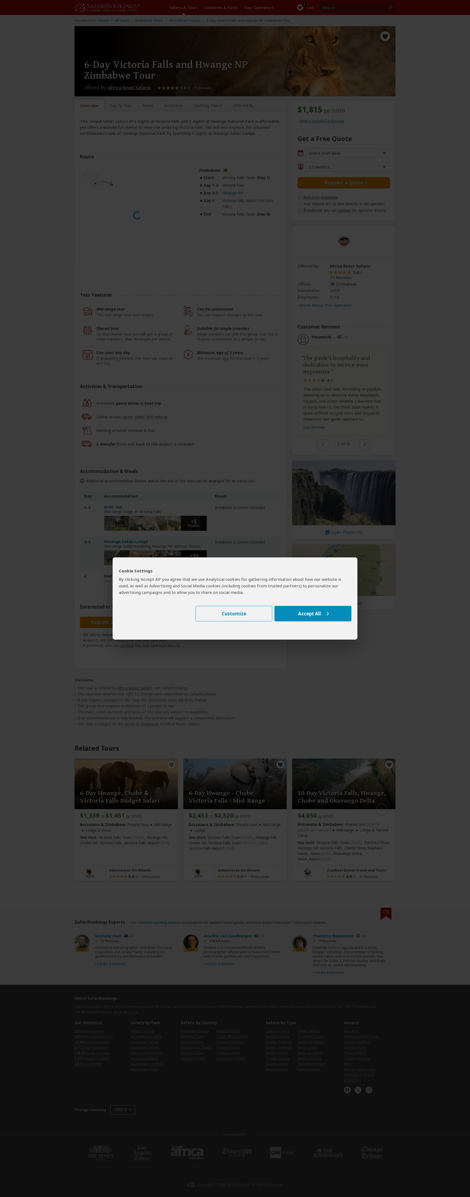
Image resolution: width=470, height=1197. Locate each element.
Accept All (309, 613)
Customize (234, 613)
